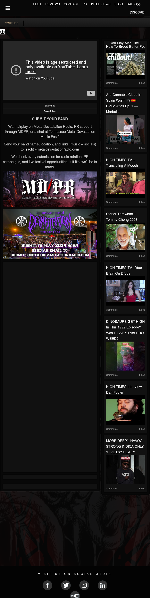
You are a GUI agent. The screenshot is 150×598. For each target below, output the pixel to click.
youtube (11, 23)
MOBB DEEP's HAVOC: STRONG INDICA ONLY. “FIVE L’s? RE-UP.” (125, 446)
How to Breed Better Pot (125, 46)
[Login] (139, 4)
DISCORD (137, 12)
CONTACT (71, 4)
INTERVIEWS (101, 4)
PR (85, 4)
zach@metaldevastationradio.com (52, 149)
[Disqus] (50, 316)
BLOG (118, 4)
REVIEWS (52, 4)
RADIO (132, 4)
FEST (37, 4)
